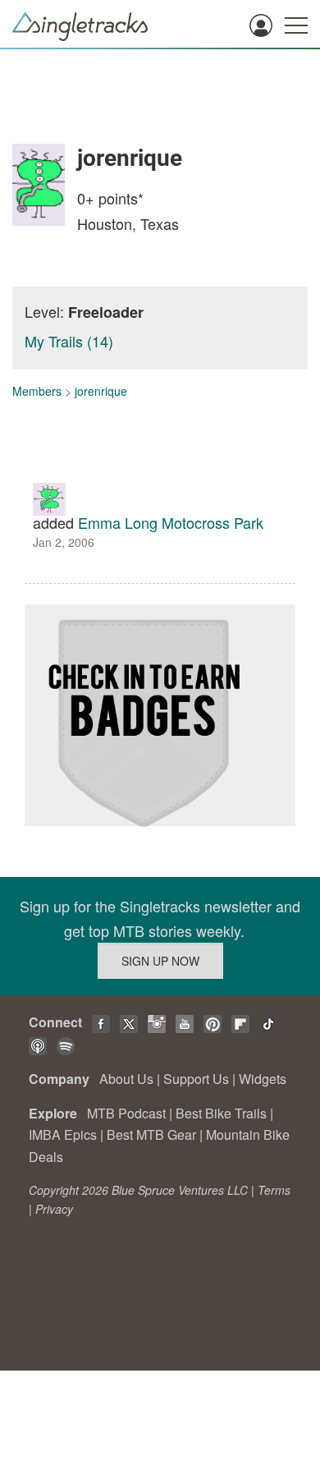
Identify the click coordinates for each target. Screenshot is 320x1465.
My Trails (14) (69, 340)
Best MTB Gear (151, 1134)
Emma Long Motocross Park (170, 522)
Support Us (196, 1078)
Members (37, 391)
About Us (126, 1078)
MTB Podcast (126, 1113)
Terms (274, 1190)
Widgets (262, 1078)
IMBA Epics (63, 1134)
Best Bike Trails (221, 1113)
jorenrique (101, 391)
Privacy (54, 1209)
